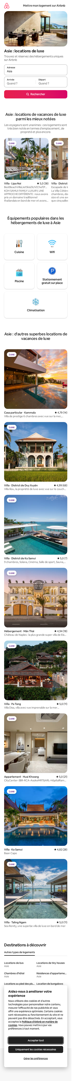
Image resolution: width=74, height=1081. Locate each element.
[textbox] (20, 83)
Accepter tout (36, 1040)
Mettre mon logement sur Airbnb (44, 5)
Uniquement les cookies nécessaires (35, 1049)
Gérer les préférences (36, 1058)
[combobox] (36, 71)
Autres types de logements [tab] (19, 952)
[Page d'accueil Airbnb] (6, 5)
